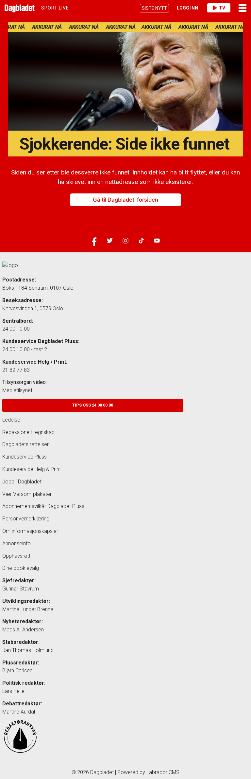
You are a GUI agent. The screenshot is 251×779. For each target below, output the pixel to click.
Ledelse (11, 420)
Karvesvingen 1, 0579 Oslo (32, 308)
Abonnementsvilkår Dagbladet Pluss (43, 506)
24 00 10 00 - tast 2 (24, 349)
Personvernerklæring (25, 519)
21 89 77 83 (16, 370)
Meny (243, 8)
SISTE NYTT (154, 8)
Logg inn (187, 7)
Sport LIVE (55, 7)
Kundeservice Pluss (24, 457)
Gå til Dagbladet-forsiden (125, 199)
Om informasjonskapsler (30, 531)
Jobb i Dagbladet (22, 482)
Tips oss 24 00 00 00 (92, 405)
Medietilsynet (17, 390)
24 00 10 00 (16, 329)
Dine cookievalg (20, 568)
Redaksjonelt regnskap (28, 432)
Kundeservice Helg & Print (31, 469)
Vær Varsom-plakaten (27, 494)
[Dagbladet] (19, 8)
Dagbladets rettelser (25, 444)
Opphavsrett (16, 556)
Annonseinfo (16, 543)
